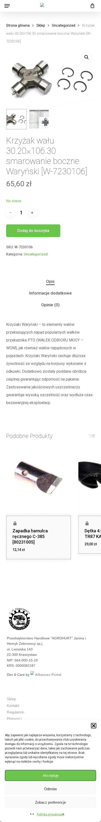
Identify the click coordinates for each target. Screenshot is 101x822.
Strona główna (18, 25)
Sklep (41, 25)
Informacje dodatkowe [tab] (50, 293)
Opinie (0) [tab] (50, 304)
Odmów (50, 789)
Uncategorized (63, 25)
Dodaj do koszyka (33, 230)
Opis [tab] (50, 281)
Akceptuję (51, 775)
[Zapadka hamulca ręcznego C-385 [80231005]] (38, 481)
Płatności (14, 719)
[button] (93, 725)
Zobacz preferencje (50, 802)
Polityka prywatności (50, 814)
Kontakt (13, 705)
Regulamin (15, 712)
